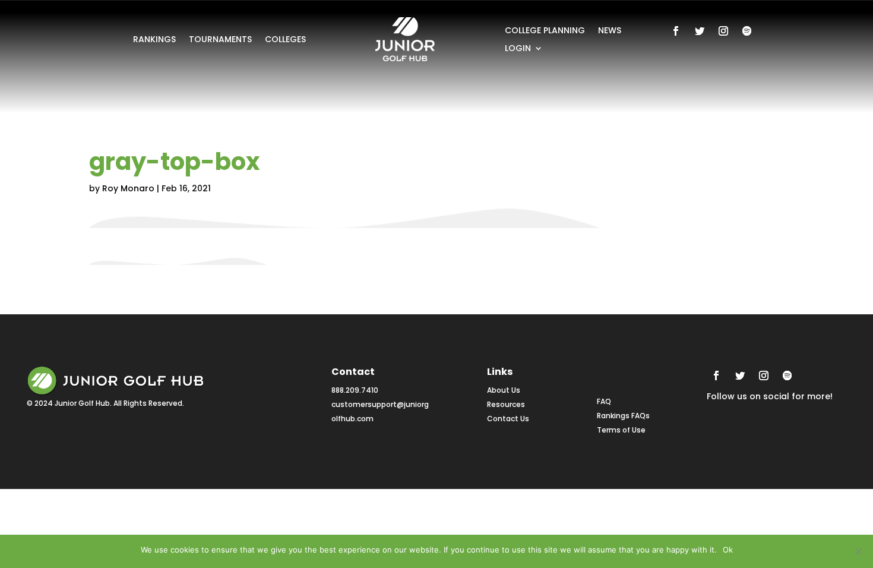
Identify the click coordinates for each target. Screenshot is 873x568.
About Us (503, 390)
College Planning (545, 31)
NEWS (609, 31)
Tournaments (220, 40)
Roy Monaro (128, 188)
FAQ (604, 401)
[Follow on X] (699, 30)
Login (518, 49)
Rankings (154, 40)
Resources (506, 404)
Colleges (285, 40)
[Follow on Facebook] (675, 30)
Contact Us (508, 419)
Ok (728, 549)
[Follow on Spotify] (747, 30)
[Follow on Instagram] (723, 30)
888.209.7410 (354, 390)
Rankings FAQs (623, 416)
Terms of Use (621, 430)
